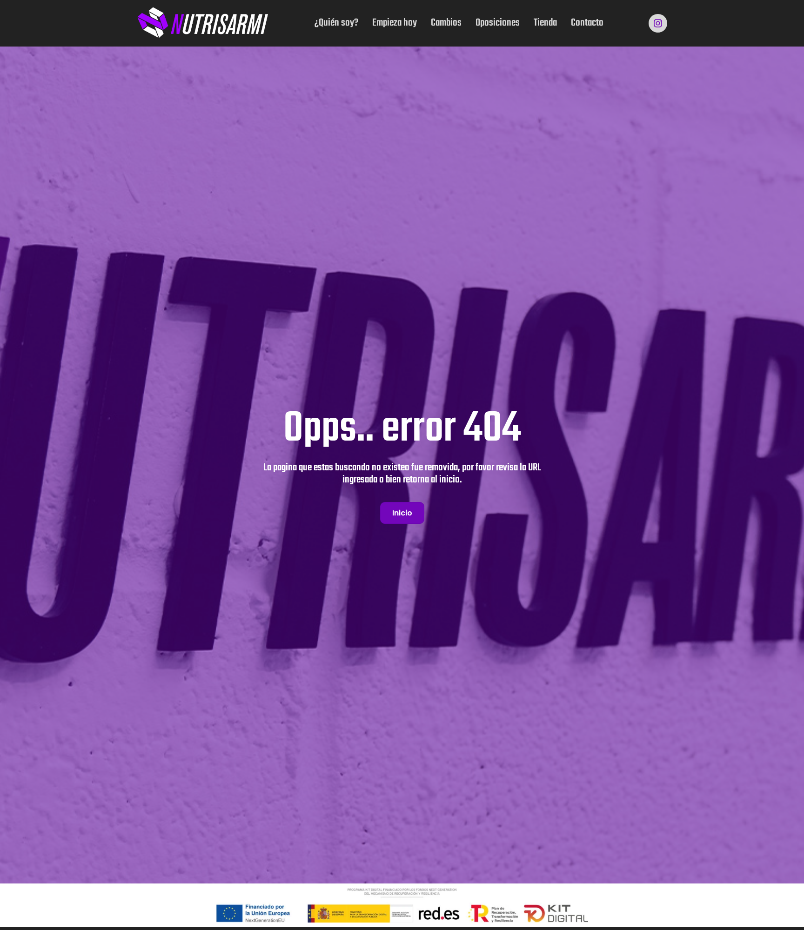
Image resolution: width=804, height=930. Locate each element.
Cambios (446, 23)
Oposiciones (498, 23)
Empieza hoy (394, 23)
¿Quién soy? (336, 23)
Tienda (545, 23)
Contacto (587, 23)
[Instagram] (658, 23)
